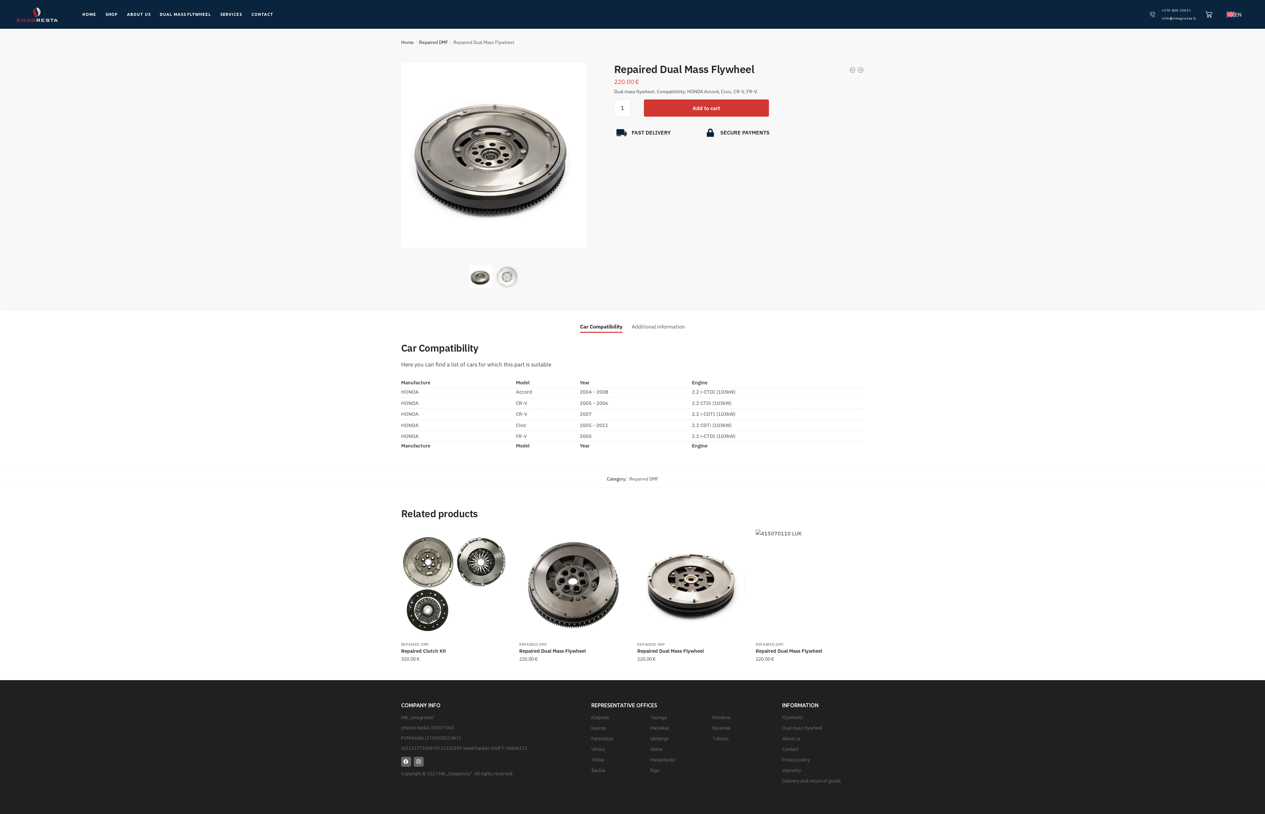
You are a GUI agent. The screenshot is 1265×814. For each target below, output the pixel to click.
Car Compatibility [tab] (601, 326)
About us (138, 14)
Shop (111, 14)
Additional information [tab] (658, 326)
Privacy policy (796, 759)
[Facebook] (406, 762)
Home (89, 14)
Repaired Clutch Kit (423, 651)
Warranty (791, 770)
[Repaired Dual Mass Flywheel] (573, 583)
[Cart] (1209, 14)
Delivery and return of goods (811, 781)
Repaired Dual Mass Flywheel (552, 651)
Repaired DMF (433, 42)
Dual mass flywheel (185, 14)
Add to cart (706, 108)
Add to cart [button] (455, 673)
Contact (262, 14)
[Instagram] (419, 762)
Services (231, 14)
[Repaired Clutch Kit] (455, 583)
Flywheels (792, 717)
